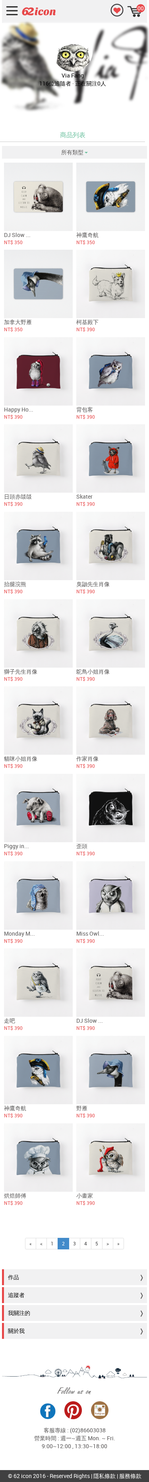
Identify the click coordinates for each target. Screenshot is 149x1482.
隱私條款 (104, 1476)
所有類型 (73, 152)
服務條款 (130, 1476)
